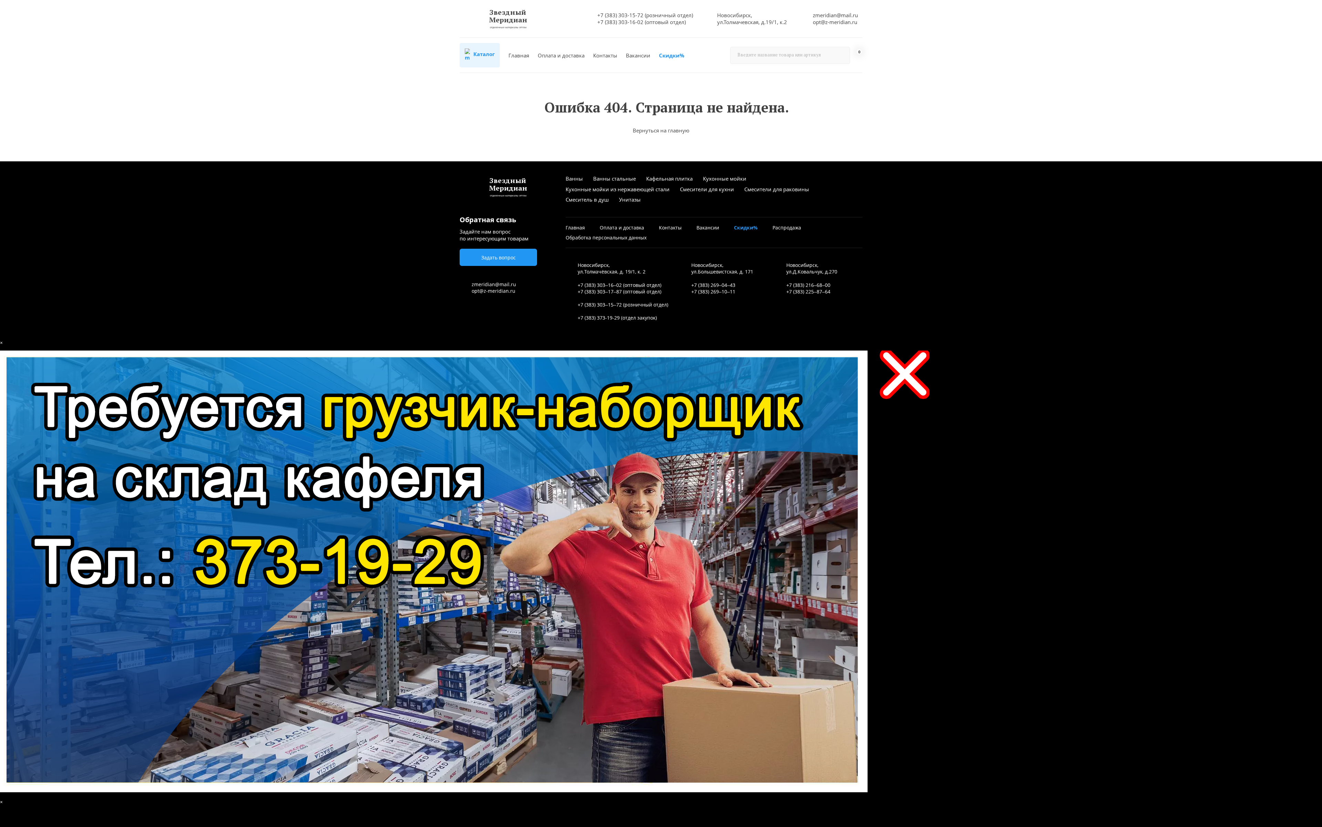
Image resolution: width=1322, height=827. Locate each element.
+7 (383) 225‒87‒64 (808, 291)
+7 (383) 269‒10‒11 (713, 291)
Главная (518, 55)
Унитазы (630, 199)
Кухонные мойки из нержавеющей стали (618, 189)
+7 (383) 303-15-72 (620, 15)
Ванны (574, 178)
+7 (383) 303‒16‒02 (600, 285)
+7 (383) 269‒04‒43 (713, 285)
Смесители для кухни (707, 189)
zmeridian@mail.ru (835, 15)
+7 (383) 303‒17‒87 (600, 291)
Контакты (605, 55)
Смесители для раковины (776, 189)
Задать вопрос (498, 257)
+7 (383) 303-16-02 (620, 22)
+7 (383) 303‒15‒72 (600, 304)
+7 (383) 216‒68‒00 (808, 285)
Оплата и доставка (561, 55)
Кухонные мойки (724, 178)
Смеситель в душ (587, 199)
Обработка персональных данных (606, 237)
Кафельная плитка (669, 178)
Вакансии (638, 55)
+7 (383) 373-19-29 (599, 317)
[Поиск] (841, 55)
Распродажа (787, 227)
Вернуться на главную (661, 130)
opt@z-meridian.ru (835, 22)
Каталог (483, 54)
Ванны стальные (614, 178)
